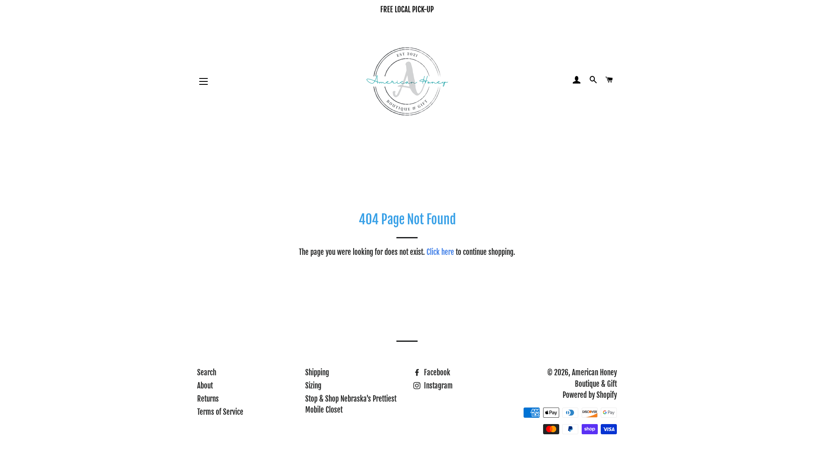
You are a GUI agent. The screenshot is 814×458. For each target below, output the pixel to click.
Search (206, 372)
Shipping (317, 372)
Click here (440, 252)
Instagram (437, 385)
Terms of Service (220, 412)
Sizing (313, 385)
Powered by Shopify (590, 395)
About (205, 385)
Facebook (436, 372)
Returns (208, 398)
